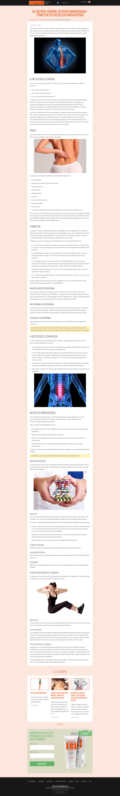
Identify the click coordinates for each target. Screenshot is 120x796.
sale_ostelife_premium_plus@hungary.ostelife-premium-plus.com (60, 787)
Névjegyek (84, 781)
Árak (90, 781)
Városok (71, 781)
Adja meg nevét (33, 743)
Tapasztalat (50, 781)
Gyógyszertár (32, 781)
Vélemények (41, 781)
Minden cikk (60, 724)
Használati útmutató (60, 781)
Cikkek (77, 781)
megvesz (42, 763)
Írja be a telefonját (34, 752)
